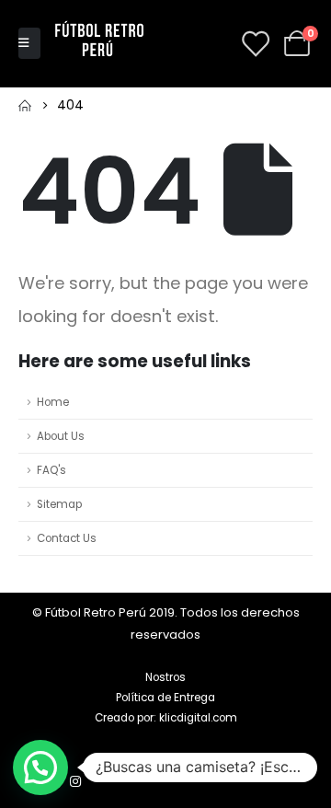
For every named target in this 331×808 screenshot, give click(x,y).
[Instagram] (75, 781)
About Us (61, 436)
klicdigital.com (198, 717)
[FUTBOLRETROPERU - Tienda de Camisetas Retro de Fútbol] (99, 43)
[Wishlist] (254, 43)
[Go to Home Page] (24, 104)
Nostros (165, 677)
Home (53, 402)
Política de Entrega (165, 697)
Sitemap (59, 504)
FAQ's (51, 470)
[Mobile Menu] (29, 43)
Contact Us (67, 538)
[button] (40, 767)
